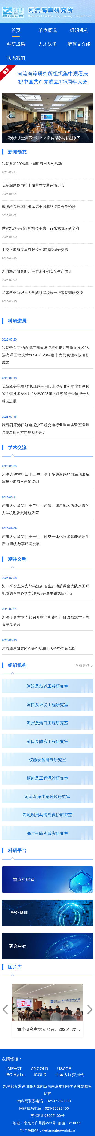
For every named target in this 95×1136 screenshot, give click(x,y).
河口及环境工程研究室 (47, 704)
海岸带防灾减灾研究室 (47, 833)
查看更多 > (84, 665)
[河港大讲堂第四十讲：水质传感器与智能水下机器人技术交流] (47, 118)
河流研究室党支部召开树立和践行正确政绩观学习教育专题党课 (45, 620)
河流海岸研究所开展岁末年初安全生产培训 (37, 271)
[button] (9, 116)
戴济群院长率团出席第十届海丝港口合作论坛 (39, 206)
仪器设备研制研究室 (47, 759)
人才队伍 (47, 43)
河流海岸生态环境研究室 (47, 796)
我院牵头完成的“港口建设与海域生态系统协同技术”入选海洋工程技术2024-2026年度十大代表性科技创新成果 (45, 355)
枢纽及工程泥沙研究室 (47, 778)
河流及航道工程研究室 (47, 686)
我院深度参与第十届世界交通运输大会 (33, 185)
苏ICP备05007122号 (48, 1115)
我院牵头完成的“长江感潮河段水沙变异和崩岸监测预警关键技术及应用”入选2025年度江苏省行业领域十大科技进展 (45, 393)
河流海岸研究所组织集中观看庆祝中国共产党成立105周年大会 (52, 77)
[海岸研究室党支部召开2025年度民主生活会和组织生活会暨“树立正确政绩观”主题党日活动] (47, 1002)
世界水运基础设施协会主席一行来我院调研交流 (40, 228)
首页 (16, 30)
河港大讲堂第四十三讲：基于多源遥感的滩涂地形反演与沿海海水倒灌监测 (45, 477)
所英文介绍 (79, 43)
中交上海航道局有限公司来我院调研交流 (35, 249)
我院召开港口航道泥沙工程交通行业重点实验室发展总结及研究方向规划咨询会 (45, 428)
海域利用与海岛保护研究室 (47, 815)
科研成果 (16, 43)
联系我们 (16, 57)
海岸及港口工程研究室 (47, 723)
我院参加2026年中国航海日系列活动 (32, 163)
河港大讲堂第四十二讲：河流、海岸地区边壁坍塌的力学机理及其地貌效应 (45, 509)
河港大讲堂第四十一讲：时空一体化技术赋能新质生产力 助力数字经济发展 (45, 540)
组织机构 (79, 30)
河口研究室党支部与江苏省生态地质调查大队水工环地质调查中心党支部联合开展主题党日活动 (45, 589)
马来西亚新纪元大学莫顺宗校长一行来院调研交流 (42, 292)
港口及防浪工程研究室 (47, 741)
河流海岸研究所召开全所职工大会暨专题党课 (39, 648)
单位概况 (47, 30)
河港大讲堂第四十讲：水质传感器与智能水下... (44, 137)
